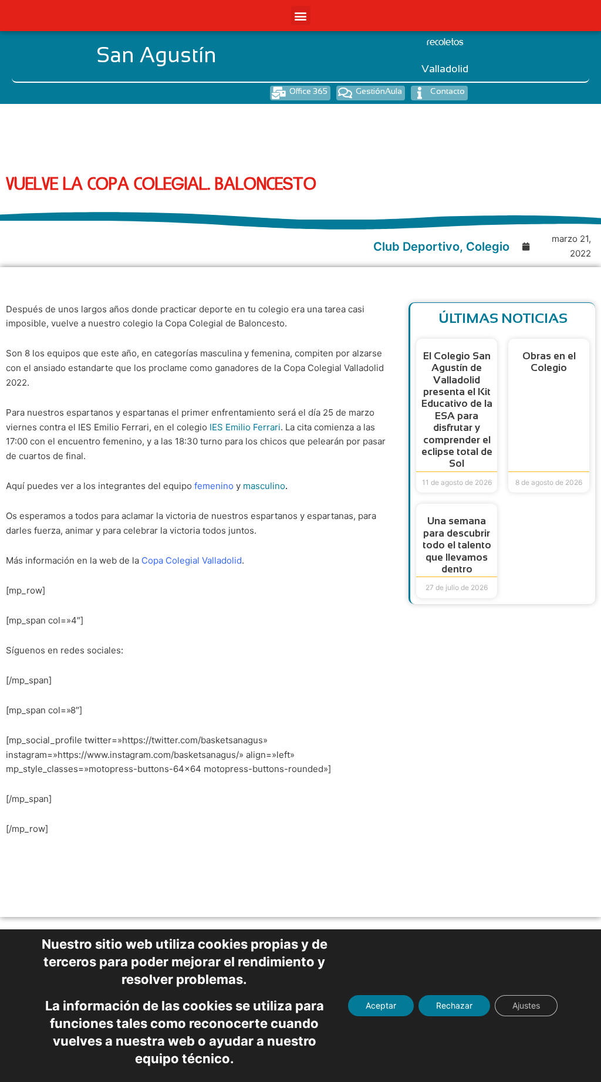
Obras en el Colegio (549, 361)
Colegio (487, 247)
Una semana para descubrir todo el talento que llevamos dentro (457, 545)
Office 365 (308, 91)
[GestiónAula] (344, 93)
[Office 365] (278, 93)
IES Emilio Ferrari (245, 427)
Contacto (447, 91)
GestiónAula (379, 91)
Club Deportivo (416, 247)
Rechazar (454, 1005)
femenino (214, 485)
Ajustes (526, 1005)
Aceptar (381, 1005)
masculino (264, 485)
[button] (300, 15)
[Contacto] (419, 93)
